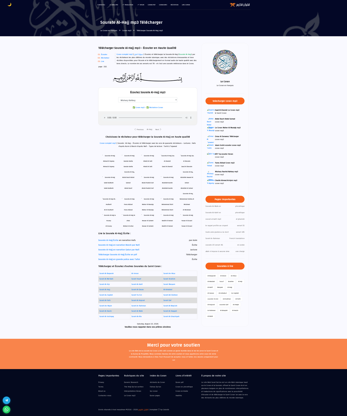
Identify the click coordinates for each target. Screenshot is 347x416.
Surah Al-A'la (136, 316)
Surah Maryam (169, 284)
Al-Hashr (235, 310)
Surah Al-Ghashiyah (171, 316)
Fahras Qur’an (155, 387)
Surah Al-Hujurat (138, 300)
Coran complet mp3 (125, 54)
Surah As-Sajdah (106, 295)
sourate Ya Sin (213, 298)
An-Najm (236, 304)
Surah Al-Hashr (105, 311)
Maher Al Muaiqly (148, 209)
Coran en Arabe (182, 391)
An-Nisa (233, 275)
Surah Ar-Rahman (138, 306)
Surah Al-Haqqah (170, 311)
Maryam (220, 287)
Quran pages (155, 395)
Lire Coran (186, 4)
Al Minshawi (187, 209)
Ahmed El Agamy (108, 166)
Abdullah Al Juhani (187, 188)
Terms (100, 387)
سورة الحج (138, 54)
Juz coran (154, 391)
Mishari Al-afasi (128, 226)
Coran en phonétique (184, 387)
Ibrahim (231, 281)
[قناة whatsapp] (6, 409)
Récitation (174, 4)
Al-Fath (238, 298)
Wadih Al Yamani (167, 226)
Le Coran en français (108, 30)
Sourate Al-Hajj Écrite (108, 240)
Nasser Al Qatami (147, 226)
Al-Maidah (211, 281)
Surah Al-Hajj (104, 289)
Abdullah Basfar (167, 188)
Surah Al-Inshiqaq (106, 316)
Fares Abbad (128, 209)
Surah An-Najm (105, 306)
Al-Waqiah (224, 310)
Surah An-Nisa (169, 273)
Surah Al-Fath (104, 300)
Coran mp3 (163, 4)
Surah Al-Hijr (104, 284)
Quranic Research (131, 382)
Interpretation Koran (132, 391)
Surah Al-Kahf (137, 284)
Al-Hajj (149, 129)
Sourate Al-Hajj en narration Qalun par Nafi (118, 250)
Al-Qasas (211, 293)
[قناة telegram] (6, 400)
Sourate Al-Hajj (185, 54)
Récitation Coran (156, 107)
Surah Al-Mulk (137, 311)
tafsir (142, 4)
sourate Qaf (223, 304)
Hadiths (179, 395)
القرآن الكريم (143, 409)
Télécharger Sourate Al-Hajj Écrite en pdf (117, 254)
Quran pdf (180, 382)
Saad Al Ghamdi (167, 166)
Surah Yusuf (136, 279)
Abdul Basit (128, 188)
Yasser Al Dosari (186, 226)
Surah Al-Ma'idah (106, 279)
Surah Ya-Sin (136, 295)
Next (157, 129)
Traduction (129, 4)
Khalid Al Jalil (147, 166)
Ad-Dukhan (227, 298)
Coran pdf (151, 4)
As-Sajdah (235, 293)
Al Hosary (109, 226)
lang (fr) (115, 4)
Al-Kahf (210, 287)
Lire (102, 61)
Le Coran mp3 (129, 395)
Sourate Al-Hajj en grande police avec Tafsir (119, 259)
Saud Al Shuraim (186, 166)
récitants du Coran (157, 382)
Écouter (104, 54)
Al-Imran (135, 273)
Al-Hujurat (211, 304)
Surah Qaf (167, 300)
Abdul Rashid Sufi (148, 188)
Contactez (101, 4)
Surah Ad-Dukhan (170, 295)
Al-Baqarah (212, 275)
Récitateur (105, 58)
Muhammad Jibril (167, 209)
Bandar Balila (128, 166)
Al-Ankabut (167, 289)
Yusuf (221, 281)
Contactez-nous (104, 395)
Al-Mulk (210, 316)
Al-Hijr (240, 281)
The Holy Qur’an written (133, 387)
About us (101, 391)
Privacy (101, 382)
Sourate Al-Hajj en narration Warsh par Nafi (119, 245)
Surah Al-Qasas (137, 289)
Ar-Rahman (212, 310)
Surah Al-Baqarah (106, 273)
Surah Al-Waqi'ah (170, 306)
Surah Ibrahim (169, 279)
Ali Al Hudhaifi (108, 209)
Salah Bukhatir (109, 188)
